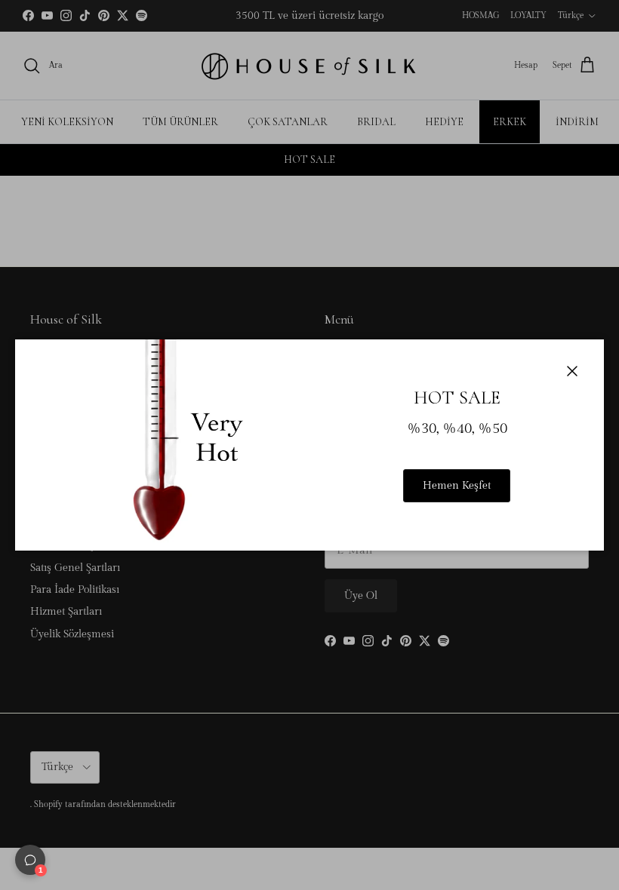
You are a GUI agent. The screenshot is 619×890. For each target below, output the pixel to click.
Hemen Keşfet (457, 486)
